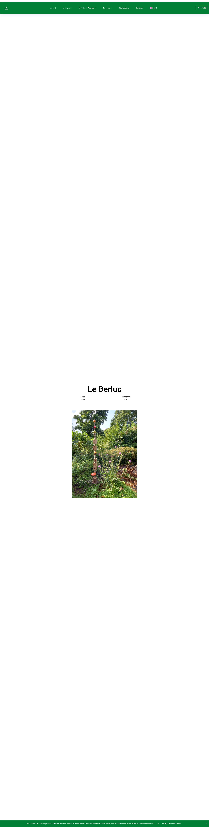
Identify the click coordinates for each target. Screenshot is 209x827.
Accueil (53, 8)
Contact (139, 8)
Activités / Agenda (86, 8)
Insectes (106, 8)
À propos (66, 8)
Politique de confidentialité (171, 823)
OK (158, 823)
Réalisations (124, 8)
